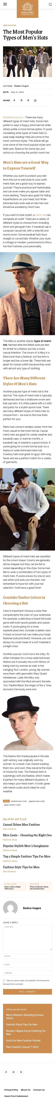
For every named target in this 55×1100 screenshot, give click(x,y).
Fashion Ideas (10, 840)
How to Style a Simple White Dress (13, 888)
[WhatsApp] (35, 100)
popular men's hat (37, 801)
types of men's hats (12, 805)
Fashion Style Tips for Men (21, 867)
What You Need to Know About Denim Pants (39, 888)
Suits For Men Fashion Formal (23, 1040)
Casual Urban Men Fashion (21, 824)
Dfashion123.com (13, 117)
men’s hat (40, 215)
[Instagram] (13, 1072)
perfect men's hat (19, 801)
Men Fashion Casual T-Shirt (22, 1047)
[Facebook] (14, 100)
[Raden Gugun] (12, 908)
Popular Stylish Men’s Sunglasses (26, 845)
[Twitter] (21, 100)
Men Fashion (9, 25)
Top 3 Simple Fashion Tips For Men (26, 856)
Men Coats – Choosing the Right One (27, 835)
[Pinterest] (28, 100)
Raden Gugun (21, 86)
